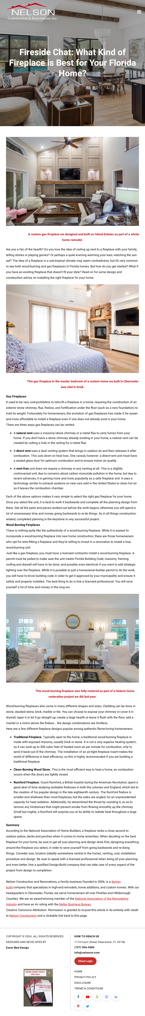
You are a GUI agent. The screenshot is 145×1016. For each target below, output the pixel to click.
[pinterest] (78, 1006)
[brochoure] (38, 988)
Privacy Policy (85, 977)
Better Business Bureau (75, 904)
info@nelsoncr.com (86, 953)
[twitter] (87, 1006)
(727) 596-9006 (84, 947)
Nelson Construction (23, 915)
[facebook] (78, 997)
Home (78, 972)
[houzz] (97, 997)
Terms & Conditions (88, 989)
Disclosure (82, 983)
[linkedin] (116, 997)
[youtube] (87, 997)
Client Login (85, 961)
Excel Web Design (17, 948)
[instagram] (106, 997)
